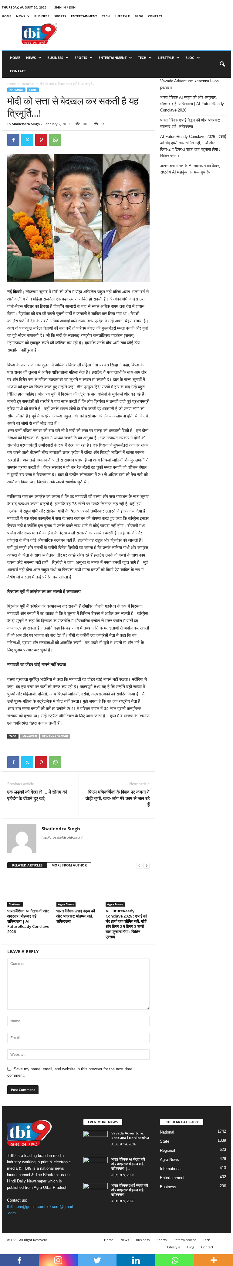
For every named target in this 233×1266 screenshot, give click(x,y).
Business (41, 16)
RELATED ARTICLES (27, 865)
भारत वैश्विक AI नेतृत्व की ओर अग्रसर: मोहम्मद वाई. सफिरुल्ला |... (128, 1164)
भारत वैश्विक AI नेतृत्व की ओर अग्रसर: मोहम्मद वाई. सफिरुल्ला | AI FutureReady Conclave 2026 (28, 921)
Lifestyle (122, 16)
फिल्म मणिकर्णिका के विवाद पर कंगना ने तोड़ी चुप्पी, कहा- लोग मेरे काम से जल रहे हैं (118, 798)
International (170, 1168)
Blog (139, 16)
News (20, 16)
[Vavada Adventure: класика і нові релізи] (95, 1140)
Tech (106, 16)
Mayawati (29, 736)
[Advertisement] (154, 34)
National (28, 83)
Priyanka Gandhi (55, 736)
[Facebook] (13, 140)
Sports (60, 16)
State (33, 90)
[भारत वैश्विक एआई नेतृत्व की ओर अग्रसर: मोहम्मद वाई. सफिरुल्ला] (78, 889)
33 (102, 124)
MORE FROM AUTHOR (69, 865)
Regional (167, 1150)
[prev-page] (139, 865)
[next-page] (147, 865)
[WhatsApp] (55, 140)
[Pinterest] (41, 140)
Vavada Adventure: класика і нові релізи (190, 84)
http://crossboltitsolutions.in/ (62, 837)
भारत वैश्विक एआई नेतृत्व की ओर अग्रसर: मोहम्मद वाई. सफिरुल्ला (75, 916)
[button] (222, 64)
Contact (155, 16)
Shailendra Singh (26, 124)
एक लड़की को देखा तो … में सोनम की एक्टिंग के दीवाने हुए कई (37, 795)
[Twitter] (27, 140)
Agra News (66, 904)
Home (6, 16)
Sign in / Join (65, 7)
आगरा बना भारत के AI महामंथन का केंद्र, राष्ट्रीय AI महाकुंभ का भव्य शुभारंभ (190, 168)
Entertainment (84, 16)
